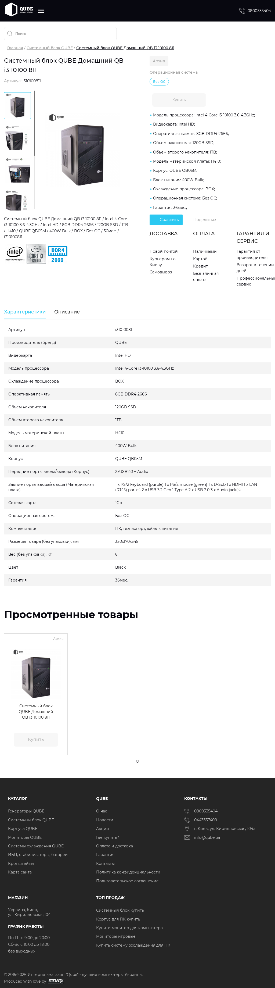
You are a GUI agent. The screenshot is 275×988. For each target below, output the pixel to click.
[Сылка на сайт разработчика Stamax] (55, 981)
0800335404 (259, 10)
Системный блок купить (120, 910)
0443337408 (205, 820)
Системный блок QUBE (50, 47)
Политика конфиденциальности (128, 872)
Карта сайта (20, 872)
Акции (102, 828)
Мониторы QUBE (25, 837)
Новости (104, 820)
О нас (101, 811)
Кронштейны (21, 863)
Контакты (105, 863)
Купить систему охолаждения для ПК (133, 945)
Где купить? (107, 837)
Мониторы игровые (116, 936)
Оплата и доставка (114, 846)
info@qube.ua (207, 837)
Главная (15, 47)
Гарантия (105, 854)
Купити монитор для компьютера (129, 927)
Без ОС (159, 82)
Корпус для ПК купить (118, 919)
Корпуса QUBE (22, 828)
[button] (12, 674)
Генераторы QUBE (26, 811)
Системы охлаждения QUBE (36, 846)
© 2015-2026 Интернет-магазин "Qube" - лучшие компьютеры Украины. (73, 974)
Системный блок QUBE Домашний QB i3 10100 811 (36, 712)
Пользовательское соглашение (127, 881)
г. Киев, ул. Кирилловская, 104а (225, 828)
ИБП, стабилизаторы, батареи (38, 854)
